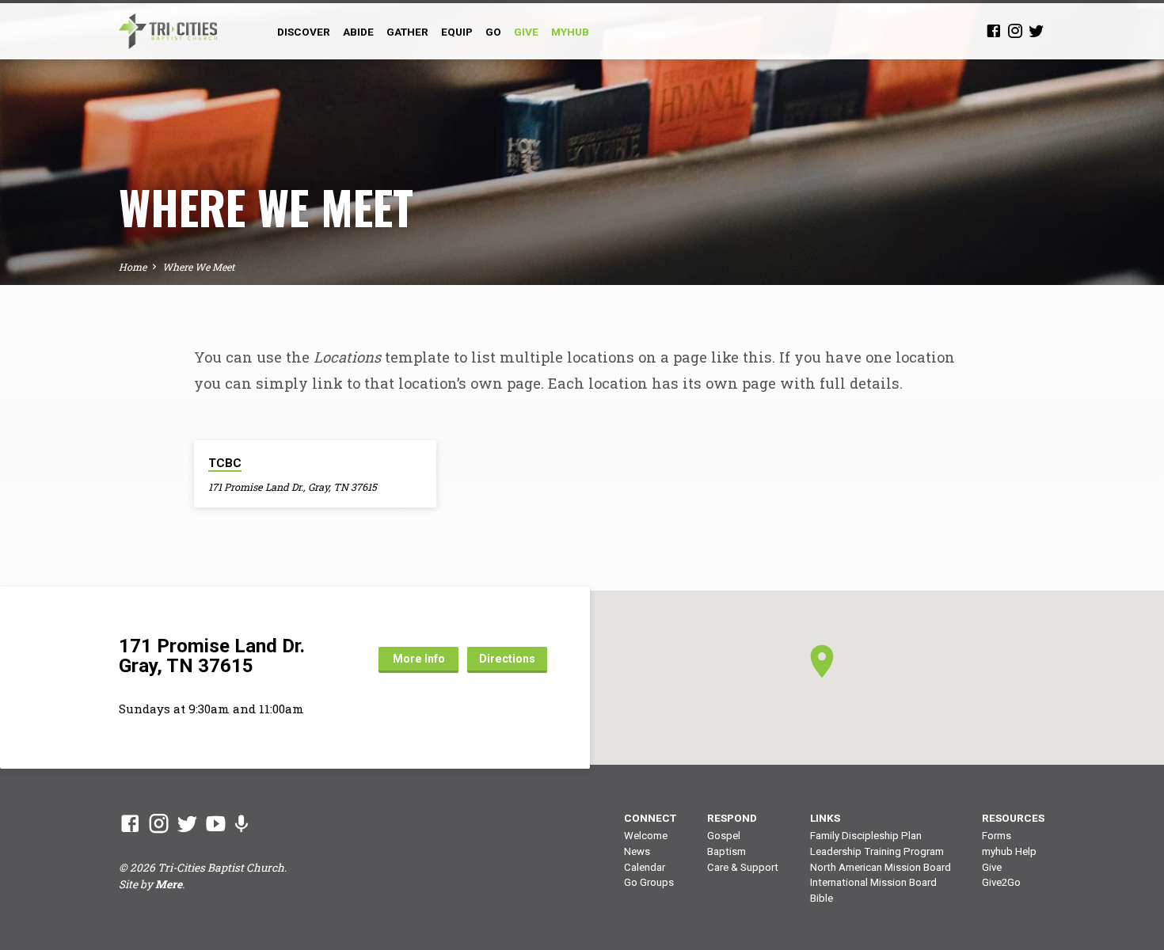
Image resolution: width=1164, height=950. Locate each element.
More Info (419, 658)
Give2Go (1001, 882)
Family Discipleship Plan (866, 836)
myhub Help (1009, 851)
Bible (821, 898)
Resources (1013, 817)
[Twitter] (1036, 30)
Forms (996, 836)
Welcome (646, 836)
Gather (407, 31)
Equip (457, 31)
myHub (570, 31)
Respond (732, 817)
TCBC (225, 463)
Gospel (723, 836)
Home (132, 266)
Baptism (726, 851)
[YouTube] (215, 823)
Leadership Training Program (877, 851)
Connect (650, 817)
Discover (303, 31)
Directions (507, 658)
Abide (358, 31)
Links (825, 817)
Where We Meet (198, 266)
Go (493, 31)
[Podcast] (241, 823)
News (637, 851)
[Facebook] (993, 30)
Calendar (644, 867)
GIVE (526, 31)
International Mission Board (873, 882)
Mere (168, 884)
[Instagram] (1015, 30)
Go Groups (649, 882)
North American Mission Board (880, 867)
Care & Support (742, 867)
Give (992, 867)
